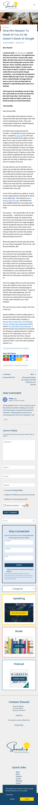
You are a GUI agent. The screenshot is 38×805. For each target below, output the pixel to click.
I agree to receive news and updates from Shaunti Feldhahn (19, 570)
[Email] (6, 356)
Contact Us (19, 715)
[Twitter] (19, 356)
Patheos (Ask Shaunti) (21, 365)
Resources (19, 781)
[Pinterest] (6, 359)
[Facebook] (13, 356)
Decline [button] (12, 799)
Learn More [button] (9, 794)
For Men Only (17, 322)
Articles (6, 27)
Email (6, 476)
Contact (18, 783)
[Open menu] (34, 4)
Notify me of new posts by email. (16, 499)
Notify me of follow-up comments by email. (20, 495)
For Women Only (20, 53)
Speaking (19, 776)
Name (6, 467)
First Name (7, 540)
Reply (5, 419)
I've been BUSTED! (8, 376)
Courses (18, 778)
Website (6, 485)
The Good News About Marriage (19, 326)
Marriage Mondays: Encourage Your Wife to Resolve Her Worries (28, 379)
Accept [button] (27, 799)
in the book (19, 136)
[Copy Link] (19, 359)
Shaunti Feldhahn (9, 43)
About (18, 772)
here (10, 343)
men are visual (8, 365)
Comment (8, 442)
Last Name (7, 548)
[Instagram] (26, 356)
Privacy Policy (18, 490)
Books (18, 774)
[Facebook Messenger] (13, 359)
